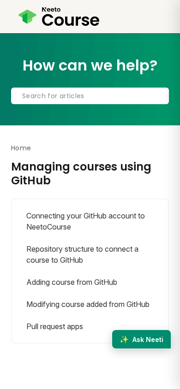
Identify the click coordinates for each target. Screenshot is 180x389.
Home (21, 148)
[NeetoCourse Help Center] (58, 16)
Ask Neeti (141, 339)
